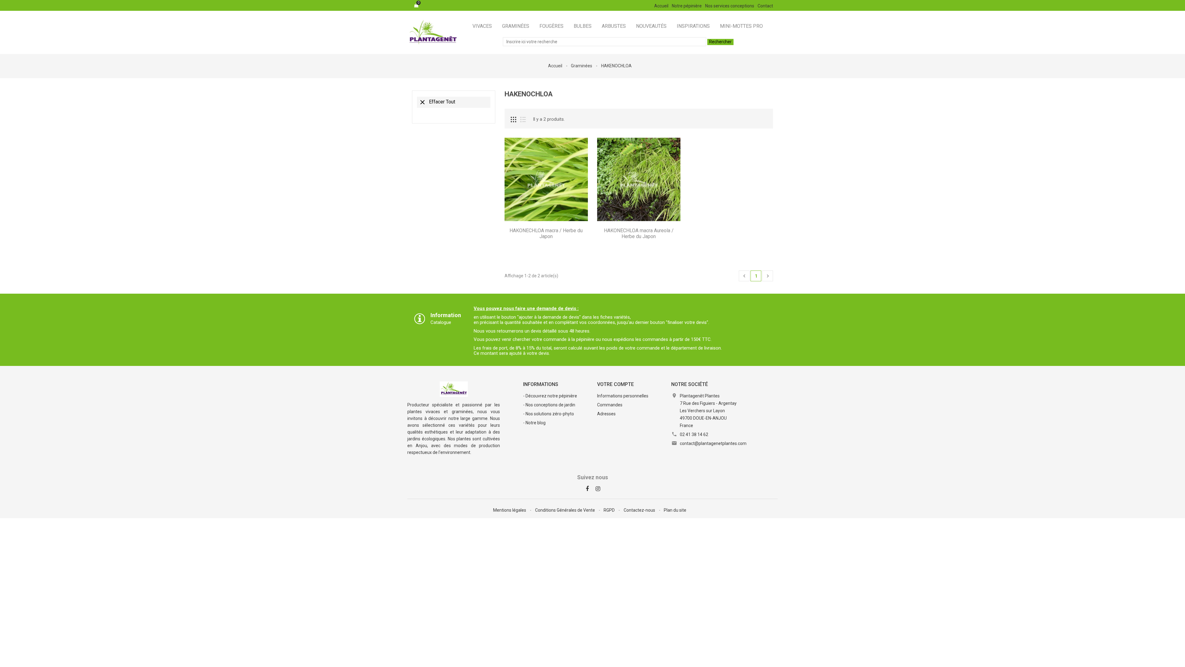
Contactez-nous (640, 510)
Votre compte (615, 384)
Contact (765, 5)
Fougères (551, 26)
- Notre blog (534, 422)
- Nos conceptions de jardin (549, 404)
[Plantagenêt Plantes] (454, 388)
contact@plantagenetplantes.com (713, 443)
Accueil (661, 5)
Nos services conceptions (729, 5)
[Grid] (513, 119)
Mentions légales (510, 510)
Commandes (609, 404)
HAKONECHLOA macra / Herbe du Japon (546, 234)
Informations (540, 384)
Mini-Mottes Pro (741, 26)
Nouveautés (651, 26)
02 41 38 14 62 (694, 434)
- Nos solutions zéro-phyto (548, 413)
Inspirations (693, 26)
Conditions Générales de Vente (565, 510)
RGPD (610, 510)
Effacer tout (437, 102)
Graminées (515, 26)
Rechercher (720, 41)
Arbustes (614, 26)
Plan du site (675, 510)
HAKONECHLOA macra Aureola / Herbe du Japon (639, 234)
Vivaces (482, 26)
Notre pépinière (687, 5)
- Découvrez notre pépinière (550, 395)
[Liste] (523, 119)
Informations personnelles (622, 395)
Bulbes (583, 26)
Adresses (606, 413)
